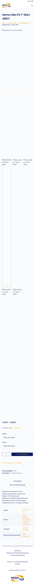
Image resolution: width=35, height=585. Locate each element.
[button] (12, 463)
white (28, 524)
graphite (25, 517)
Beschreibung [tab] (17, 481)
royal (24, 524)
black (24, 515)
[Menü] (32, 5)
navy (24, 522)
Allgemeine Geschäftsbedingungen (17, 553)
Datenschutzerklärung (17, 555)
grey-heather (27, 519)
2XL (24, 511)
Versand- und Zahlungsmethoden (17, 562)
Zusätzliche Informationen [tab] (17, 485)
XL (28, 509)
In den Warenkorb (22, 454)
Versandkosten (16, 428)
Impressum (17, 551)
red (27, 522)
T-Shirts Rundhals (16, 473)
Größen (4, 434)
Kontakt (17, 564)
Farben (4, 442)
